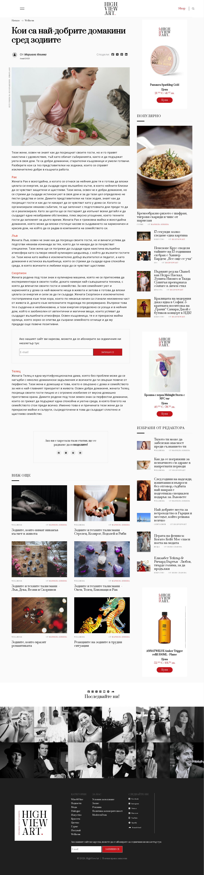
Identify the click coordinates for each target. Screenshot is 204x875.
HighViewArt (178, 239)
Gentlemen (160, 524)
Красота (158, 290)
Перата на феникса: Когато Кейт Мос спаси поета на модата (172, 539)
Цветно (75, 822)
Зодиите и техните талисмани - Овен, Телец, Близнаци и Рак (98, 588)
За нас (95, 803)
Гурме (140, 224)
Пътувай (76, 830)
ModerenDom (99, 815)
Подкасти (76, 803)
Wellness (29, 20)
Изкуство (159, 239)
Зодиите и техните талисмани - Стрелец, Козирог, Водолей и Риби (100, 532)
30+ (156, 263)
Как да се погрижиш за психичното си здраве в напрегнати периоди (172, 462)
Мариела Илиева (35, 54)
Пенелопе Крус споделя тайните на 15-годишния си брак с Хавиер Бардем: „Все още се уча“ (173, 253)
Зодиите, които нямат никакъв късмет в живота (35, 532)
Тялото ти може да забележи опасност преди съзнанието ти (170, 443)
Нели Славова (174, 547)
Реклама (96, 807)
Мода (157, 547)
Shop (181, 8)
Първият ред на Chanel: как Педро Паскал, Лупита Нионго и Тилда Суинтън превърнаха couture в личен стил (172, 279)
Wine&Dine (77, 799)
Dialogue (75, 811)
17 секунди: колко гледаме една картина (171, 233)
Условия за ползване (103, 799)
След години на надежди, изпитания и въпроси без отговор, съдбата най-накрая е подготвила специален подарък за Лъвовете (173, 488)
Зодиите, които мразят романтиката (29, 644)
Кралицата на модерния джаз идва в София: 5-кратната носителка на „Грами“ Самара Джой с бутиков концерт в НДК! (172, 306)
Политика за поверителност (107, 811)
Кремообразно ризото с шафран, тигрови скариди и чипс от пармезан (162, 217)
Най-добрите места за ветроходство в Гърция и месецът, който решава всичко (173, 515)
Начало (16, 20)
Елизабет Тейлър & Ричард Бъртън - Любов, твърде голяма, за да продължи (172, 563)
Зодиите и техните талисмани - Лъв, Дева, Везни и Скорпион (36, 588)
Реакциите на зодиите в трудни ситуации (98, 644)
